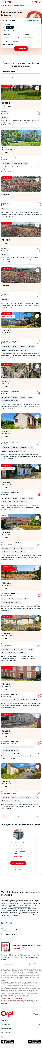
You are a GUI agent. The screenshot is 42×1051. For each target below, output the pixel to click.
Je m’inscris (35, 964)
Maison (6, 41)
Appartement (15, 41)
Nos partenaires (6, 1024)
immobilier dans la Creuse (22, 907)
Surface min (26, 34)
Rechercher (22, 48)
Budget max (7, 34)
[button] (12, 27)
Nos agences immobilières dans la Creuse (21, 824)
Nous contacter (19, 863)
